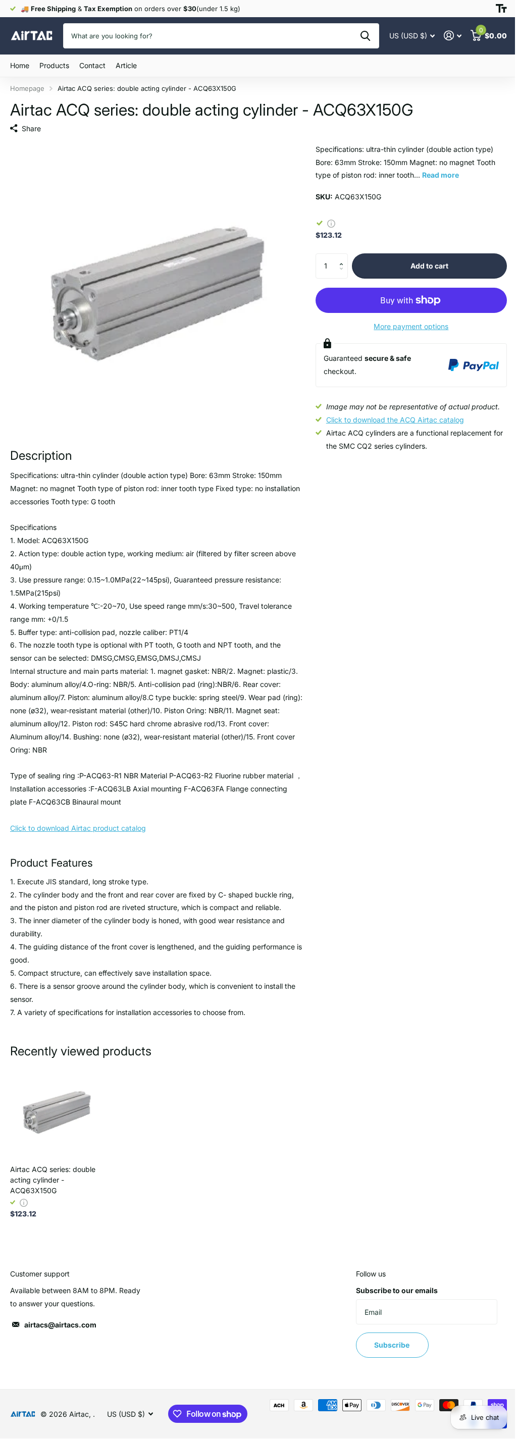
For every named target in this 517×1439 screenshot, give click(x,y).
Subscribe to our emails (397, 1290)
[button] (344, 257)
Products (54, 65)
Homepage (27, 88)
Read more (440, 175)
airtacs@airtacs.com (60, 1324)
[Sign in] (452, 35)
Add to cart (429, 265)
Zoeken (365, 35)
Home (19, 65)
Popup (331, 223)
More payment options (411, 326)
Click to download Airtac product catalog (78, 828)
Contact (92, 65)
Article (126, 65)
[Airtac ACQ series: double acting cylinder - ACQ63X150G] (56, 1110)
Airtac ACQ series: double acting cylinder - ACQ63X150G (52, 1180)
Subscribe (392, 1345)
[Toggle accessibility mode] (501, 8)
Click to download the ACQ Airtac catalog (395, 419)
